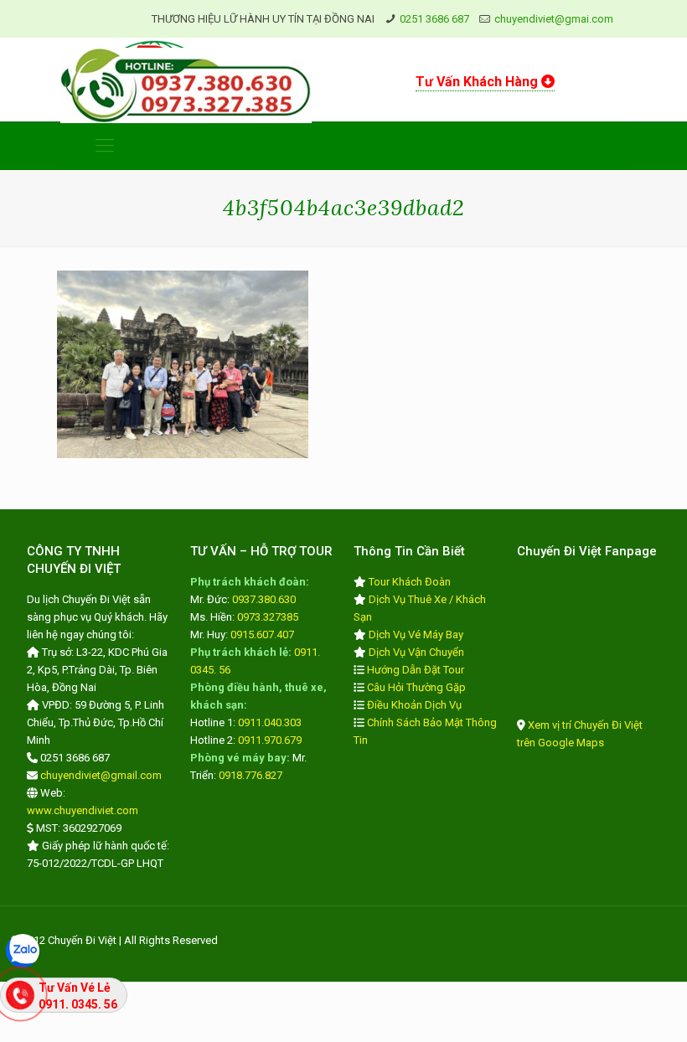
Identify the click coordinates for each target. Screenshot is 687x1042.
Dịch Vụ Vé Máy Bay (416, 634)
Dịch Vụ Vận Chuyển (416, 652)
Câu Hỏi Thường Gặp (416, 687)
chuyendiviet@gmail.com (101, 775)
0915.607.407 (262, 634)
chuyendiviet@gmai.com (553, 19)
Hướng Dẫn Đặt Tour (415, 669)
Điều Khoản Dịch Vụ (414, 705)
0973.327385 (267, 617)
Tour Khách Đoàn (410, 581)
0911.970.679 (270, 740)
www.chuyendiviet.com (82, 810)
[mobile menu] (104, 146)
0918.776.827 (250, 775)
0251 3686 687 (434, 19)
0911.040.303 (270, 722)
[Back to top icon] (606, 1007)
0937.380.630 (264, 599)
